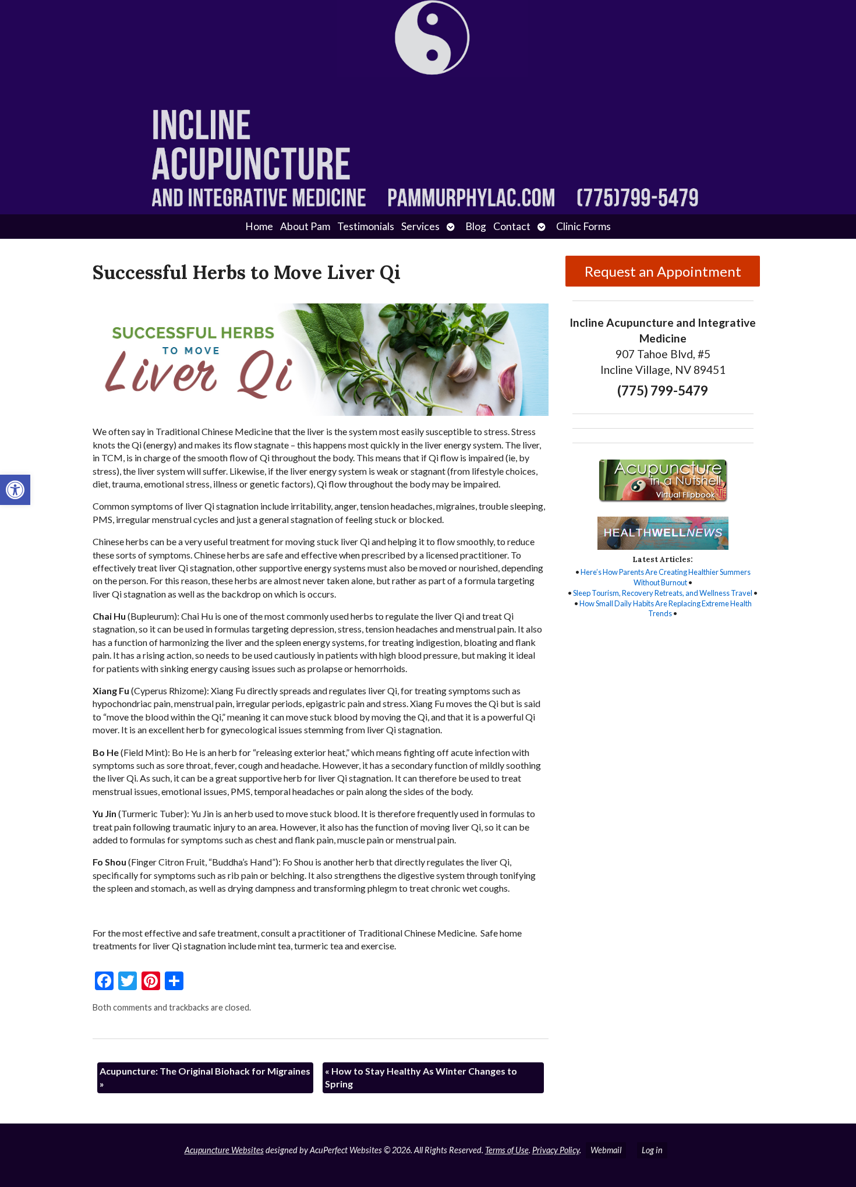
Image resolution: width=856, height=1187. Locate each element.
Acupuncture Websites (224, 1150)
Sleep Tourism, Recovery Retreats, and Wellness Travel (662, 593)
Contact (511, 226)
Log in (652, 1150)
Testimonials (365, 226)
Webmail (605, 1150)
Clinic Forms (583, 226)
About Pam (305, 226)
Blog (475, 226)
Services (420, 226)
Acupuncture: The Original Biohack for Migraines (205, 1077)
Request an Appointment (663, 271)
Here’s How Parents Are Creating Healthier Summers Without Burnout (666, 577)
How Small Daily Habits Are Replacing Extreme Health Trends (665, 609)
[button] (15, 490)
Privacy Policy (555, 1150)
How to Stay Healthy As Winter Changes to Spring (421, 1077)
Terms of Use (507, 1150)
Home (259, 226)
